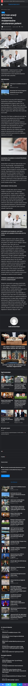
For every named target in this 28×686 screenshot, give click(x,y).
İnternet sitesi (4, 462)
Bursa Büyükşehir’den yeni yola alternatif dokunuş (17, 535)
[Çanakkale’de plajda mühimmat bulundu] (5, 597)
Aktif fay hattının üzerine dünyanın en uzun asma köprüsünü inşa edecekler (17, 529)
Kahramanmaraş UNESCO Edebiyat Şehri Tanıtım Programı (17, 555)
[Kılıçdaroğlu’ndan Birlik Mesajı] (5, 563)
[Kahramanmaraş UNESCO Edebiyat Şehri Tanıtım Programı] (5, 556)
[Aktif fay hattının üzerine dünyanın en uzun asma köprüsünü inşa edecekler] (5, 530)
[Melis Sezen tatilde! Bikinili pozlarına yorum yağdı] (7, 379)
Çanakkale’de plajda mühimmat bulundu (15, 595)
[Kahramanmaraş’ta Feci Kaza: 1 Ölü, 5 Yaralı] (5, 610)
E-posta (3, 456)
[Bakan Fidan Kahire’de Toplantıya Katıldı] (7, 395)
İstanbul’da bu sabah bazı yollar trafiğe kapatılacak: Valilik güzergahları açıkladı (20, 386)
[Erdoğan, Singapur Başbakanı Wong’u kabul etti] (21, 413)
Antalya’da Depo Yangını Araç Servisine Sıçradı (7, 419)
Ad (2, 451)
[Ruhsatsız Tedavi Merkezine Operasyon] (5, 569)
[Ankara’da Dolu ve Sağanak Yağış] (5, 582)
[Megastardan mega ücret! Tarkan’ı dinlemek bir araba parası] (5, 603)
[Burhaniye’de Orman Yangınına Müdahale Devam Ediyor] (5, 92)
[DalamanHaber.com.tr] (14, 4)
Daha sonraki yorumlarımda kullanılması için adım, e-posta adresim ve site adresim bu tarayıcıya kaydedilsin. (13, 469)
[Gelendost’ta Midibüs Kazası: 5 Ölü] (5, 85)
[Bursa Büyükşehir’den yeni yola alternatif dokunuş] (5, 537)
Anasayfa (4, 9)
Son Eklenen (14, 482)
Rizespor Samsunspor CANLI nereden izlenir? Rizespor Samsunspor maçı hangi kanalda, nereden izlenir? (20, 403)
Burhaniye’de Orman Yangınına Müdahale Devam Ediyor (17, 494)
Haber (9, 9)
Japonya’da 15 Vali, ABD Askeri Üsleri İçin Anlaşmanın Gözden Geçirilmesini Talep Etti (18, 616)
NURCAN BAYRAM (7, 26)
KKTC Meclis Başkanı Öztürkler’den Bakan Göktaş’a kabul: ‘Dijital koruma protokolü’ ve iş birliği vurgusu (18, 589)
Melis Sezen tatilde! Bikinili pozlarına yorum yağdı (7, 385)
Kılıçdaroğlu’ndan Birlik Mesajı (18, 561)
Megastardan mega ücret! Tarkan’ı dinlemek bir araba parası (17, 603)
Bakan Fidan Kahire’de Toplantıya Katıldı (7, 401)
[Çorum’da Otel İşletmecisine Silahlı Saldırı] (5, 575)
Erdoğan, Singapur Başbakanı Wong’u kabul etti (19, 419)
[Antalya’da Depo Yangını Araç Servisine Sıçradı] (7, 413)
